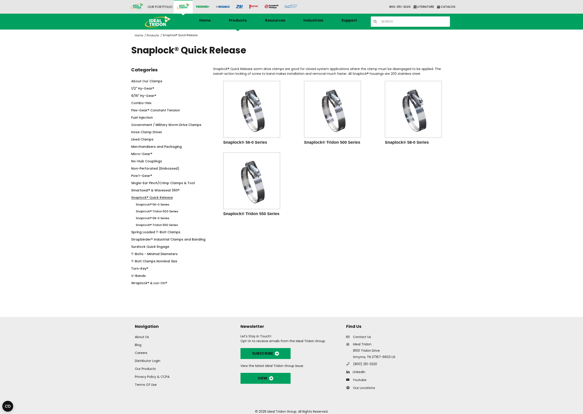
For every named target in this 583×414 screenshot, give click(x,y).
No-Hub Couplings (146, 161)
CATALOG (447, 7)
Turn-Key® (139, 268)
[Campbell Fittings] (271, 7)
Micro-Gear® (141, 154)
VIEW (262, 378)
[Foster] (253, 7)
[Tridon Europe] (203, 7)
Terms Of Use (146, 384)
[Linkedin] (349, 371)
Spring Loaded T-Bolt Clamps (155, 232)
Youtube (359, 380)
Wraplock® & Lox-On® (149, 283)
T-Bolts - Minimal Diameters (154, 254)
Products (153, 35)
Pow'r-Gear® (141, 175)
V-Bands (138, 275)
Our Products (145, 368)
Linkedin (359, 372)
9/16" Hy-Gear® (143, 95)
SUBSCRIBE (262, 353)
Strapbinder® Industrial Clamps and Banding (168, 239)
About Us (142, 337)
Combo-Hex (141, 103)
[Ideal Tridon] (183, 6)
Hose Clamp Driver (146, 132)
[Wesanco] (223, 7)
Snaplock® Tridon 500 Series (157, 211)
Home (139, 35)
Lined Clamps (142, 139)
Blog (138, 345)
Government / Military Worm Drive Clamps (166, 125)
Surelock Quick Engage (150, 246)
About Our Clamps (146, 81)
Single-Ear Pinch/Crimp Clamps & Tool (163, 183)
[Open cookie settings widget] (7, 406)
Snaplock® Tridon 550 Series (157, 225)
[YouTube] (349, 379)
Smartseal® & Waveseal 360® (155, 190)
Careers (141, 353)
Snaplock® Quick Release (180, 35)
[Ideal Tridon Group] (137, 6)
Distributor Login (147, 361)
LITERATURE (425, 7)
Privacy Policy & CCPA (152, 376)
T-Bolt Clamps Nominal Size (154, 261)
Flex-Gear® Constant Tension (155, 110)
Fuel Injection (142, 117)
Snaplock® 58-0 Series (152, 218)
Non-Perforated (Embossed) (155, 168)
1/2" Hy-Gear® (142, 88)
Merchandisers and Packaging (156, 146)
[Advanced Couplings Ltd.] (291, 6)
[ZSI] (239, 7)
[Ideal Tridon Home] (164, 21)
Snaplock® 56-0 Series (152, 204)
